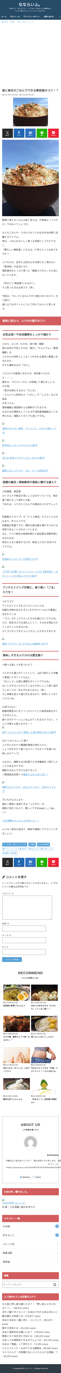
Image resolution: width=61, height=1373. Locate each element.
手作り (24, 849)
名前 (5, 923)
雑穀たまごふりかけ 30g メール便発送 (24, 470)
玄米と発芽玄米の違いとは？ (17, 1332)
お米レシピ (47, 849)
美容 (33, 845)
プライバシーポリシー (31, 16)
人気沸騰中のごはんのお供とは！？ (20, 820)
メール (6, 935)
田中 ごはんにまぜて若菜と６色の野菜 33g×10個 (27, 732)
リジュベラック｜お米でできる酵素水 (22, 1348)
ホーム (4, 16)
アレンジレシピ (11, 849)
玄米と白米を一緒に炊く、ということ (22, 1320)
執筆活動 (7, 1253)
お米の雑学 (44, 845)
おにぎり (35, 849)
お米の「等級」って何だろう (17, 1344)
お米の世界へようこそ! (13, 1203)
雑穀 (7, 853)
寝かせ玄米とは (10, 1328)
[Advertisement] (30, 56)
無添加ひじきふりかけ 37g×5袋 (18, 445)
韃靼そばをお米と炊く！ (36, 774)
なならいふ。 (30, 4)
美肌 (15, 853)
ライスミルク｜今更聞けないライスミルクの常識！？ (30, 1352)
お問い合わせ (49, 16)
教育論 (6, 1262)
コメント (8, 893)
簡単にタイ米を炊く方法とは (17, 1336)
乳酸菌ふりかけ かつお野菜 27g (18, 559)
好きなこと (8, 1235)
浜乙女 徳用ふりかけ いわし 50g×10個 (22, 458)
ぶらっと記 (8, 1244)
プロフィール (15, 16)
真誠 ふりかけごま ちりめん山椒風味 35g (23, 644)
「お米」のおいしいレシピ (15, 845)
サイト (5, 947)
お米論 (6, 1226)
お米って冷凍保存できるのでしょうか (22, 1340)
